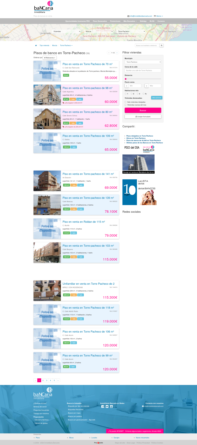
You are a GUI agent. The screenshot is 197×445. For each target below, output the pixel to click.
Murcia (54, 45)
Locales (94, 437)
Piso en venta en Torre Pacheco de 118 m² (88, 307)
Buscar (143, 110)
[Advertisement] (108, 7)
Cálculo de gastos (41, 423)
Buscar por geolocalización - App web (81, 420)
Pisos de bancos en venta (43, 16)
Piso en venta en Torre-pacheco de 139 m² (88, 198)
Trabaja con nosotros (41, 413)
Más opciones (156, 98)
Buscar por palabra (75, 416)
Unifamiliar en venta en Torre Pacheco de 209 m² (92, 284)
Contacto (161, 21)
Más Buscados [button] (130, 21)
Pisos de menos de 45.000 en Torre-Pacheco (143, 140)
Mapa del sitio (120, 443)
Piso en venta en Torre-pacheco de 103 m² (88, 245)
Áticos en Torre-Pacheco (136, 138)
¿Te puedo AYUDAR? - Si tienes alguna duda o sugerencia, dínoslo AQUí (134, 431)
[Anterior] (109, 52)
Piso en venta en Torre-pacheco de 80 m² (87, 112)
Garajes (116, 437)
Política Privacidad (143, 443)
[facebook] (102, 407)
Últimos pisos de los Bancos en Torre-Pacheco (144, 142)
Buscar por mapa (74, 413)
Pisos (38, 437)
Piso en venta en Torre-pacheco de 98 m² (87, 88)
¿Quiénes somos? (40, 403)
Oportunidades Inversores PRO (77, 21)
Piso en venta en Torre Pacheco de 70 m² (88, 64)
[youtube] (111, 407)
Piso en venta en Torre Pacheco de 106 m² (88, 331)
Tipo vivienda (44, 45)
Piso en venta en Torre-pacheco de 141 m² (88, 174)
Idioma (159, 16)
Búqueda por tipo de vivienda (78, 406)
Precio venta (129, 82)
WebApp (143, 21)
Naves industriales (142, 437)
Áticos (71, 437)
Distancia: (129, 75)
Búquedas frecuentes (75, 409)
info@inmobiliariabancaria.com (141, 16)
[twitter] (107, 407)
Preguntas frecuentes (41, 410)
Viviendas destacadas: (133, 98)
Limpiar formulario (143, 116)
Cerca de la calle (131, 67)
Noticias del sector (40, 406)
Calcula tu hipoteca (41, 420)
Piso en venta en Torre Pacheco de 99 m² (88, 355)
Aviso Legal (131, 443)
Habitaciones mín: (132, 90)
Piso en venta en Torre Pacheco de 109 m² (88, 136)
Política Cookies (157, 443)
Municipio (128, 58)
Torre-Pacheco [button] (65, 45)
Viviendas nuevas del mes (136, 105)
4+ (146, 94)
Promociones (115, 21)
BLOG (152, 21)
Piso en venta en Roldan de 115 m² (84, 222)
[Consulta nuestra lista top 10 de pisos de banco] (142, 193)
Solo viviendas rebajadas (136, 102)
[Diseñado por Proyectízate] (98, 443)
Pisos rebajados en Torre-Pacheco (139, 136)
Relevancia (49, 58)
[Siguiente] (117, 52)
